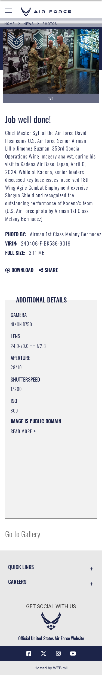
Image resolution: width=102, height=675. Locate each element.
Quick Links (21, 567)
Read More (22, 431)
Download (21, 269)
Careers (17, 581)
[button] (9, 11)
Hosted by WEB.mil (51, 668)
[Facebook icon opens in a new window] (29, 654)
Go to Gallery (22, 534)
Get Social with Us (51, 606)
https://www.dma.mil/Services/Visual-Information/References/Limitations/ (44, 500)
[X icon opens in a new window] (43, 654)
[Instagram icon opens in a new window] (58, 654)
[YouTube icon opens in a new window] (73, 654)
